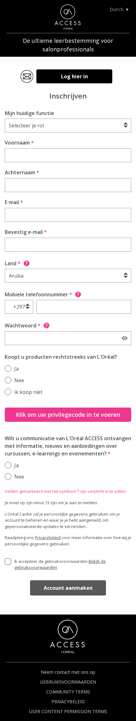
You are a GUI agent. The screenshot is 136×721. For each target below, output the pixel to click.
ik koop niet (28, 392)
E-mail (14, 202)
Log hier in (74, 76)
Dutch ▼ (120, 9)
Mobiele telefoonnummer (42, 294)
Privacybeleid (48, 537)
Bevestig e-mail (26, 232)
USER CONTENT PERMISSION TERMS (68, 711)
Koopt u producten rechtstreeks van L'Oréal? (61, 356)
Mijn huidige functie (29, 113)
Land (16, 263)
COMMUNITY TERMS (68, 692)
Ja (16, 368)
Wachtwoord (26, 325)
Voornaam (19, 142)
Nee (19, 380)
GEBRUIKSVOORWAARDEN (68, 682)
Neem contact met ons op (68, 672)
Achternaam (22, 172)
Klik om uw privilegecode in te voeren (68, 414)
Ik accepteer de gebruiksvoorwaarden (60, 564)
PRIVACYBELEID (68, 701)
